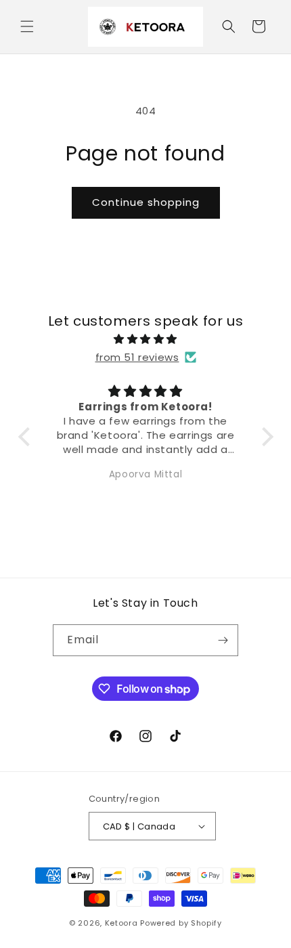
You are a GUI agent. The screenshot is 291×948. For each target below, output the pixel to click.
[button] (27, 26)
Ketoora (121, 923)
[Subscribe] (223, 640)
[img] (146, 339)
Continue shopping (146, 202)
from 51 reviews (137, 357)
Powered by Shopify (181, 923)
